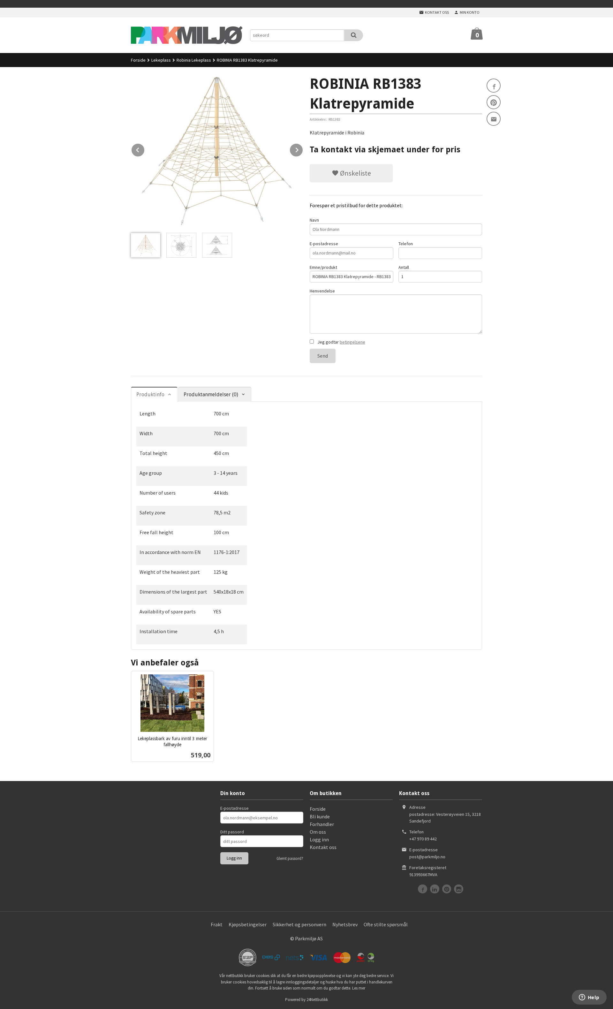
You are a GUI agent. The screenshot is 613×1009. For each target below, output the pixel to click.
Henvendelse (322, 291)
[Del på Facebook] (494, 86)
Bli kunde (320, 816)
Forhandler (322, 824)
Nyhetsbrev (345, 924)
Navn (314, 220)
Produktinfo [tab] (150, 394)
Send (322, 356)
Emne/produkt (323, 267)
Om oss (318, 832)
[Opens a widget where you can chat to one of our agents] (589, 998)
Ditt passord (232, 832)
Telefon (405, 244)
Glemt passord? (289, 858)
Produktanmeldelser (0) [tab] (211, 394)
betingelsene (352, 342)
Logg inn (319, 839)
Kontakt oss (323, 847)
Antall (403, 267)
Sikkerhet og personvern (299, 924)
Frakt (217, 924)
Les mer (358, 988)
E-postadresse (324, 244)
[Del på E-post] (494, 119)
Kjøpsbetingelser (248, 924)
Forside (138, 60)
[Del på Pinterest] (494, 102)
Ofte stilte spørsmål (386, 924)
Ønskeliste (355, 173)
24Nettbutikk (317, 999)
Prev (144, 148)
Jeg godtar (340, 342)
